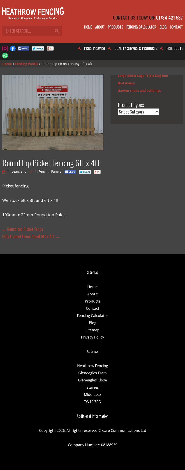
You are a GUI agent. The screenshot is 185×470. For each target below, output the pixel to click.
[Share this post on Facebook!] (23, 48)
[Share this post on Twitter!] (38, 48)
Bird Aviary (126, 83)
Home (88, 27)
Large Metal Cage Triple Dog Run (143, 76)
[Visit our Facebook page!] (13, 48)
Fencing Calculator (141, 27)
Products (115, 27)
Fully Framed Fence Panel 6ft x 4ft (31, 236)
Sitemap (92, 329)
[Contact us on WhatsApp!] (5, 55)
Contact (176, 27)
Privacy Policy (92, 337)
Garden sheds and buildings (139, 90)
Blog (163, 27)
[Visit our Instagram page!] (5, 48)
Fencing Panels (26, 64)
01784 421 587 (169, 17)
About (100, 27)
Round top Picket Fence (22, 229)
